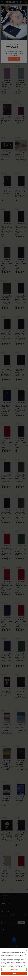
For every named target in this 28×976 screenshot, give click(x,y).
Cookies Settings (14, 969)
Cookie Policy (19, 966)
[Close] (26, 950)
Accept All (14, 973)
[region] (14, 962)
